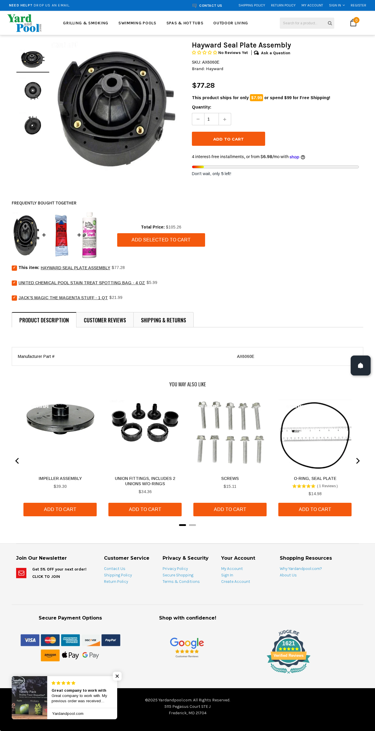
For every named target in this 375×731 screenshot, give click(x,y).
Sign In (335, 5)
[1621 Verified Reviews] (187, 674)
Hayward (215, 68)
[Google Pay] (90, 655)
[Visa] (30, 639)
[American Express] (70, 639)
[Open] (361, 365)
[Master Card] (50, 639)
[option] (71, 5)
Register (358, 5)
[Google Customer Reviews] (187, 647)
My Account (312, 5)
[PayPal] (110, 639)
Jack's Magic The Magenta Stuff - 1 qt (63, 297)
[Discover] (90, 639)
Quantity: (201, 107)
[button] (205, 52)
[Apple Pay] (70, 655)
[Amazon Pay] (50, 655)
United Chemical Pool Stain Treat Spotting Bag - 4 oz (81, 282)
